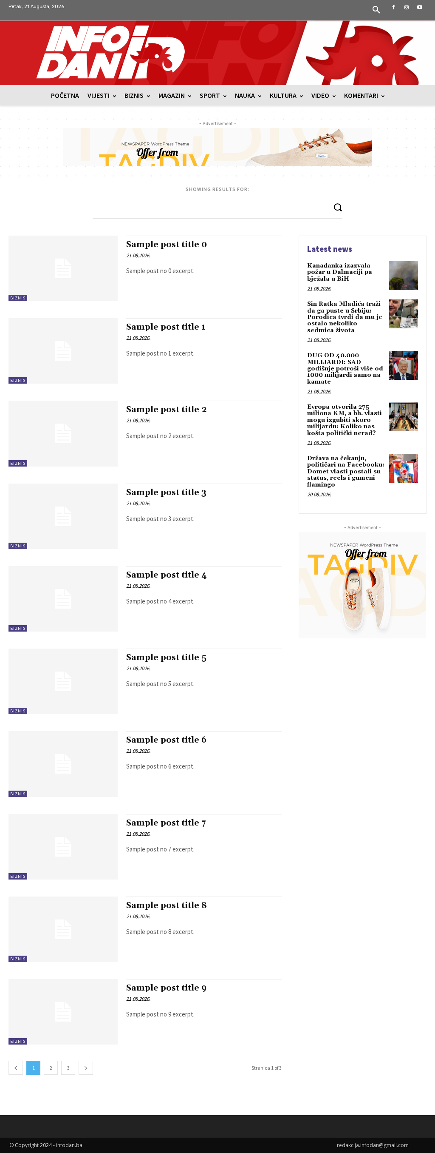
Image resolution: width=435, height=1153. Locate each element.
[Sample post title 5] (63, 681)
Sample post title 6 (166, 740)
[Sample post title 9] (63, 1012)
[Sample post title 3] (63, 516)
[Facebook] (393, 7)
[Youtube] (420, 7)
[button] (376, 10)
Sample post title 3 (166, 492)
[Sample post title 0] (63, 268)
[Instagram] (406, 7)
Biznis (17, 298)
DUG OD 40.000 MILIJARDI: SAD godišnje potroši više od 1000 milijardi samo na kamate (345, 369)
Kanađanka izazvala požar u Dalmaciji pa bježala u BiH (339, 272)
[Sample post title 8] (63, 929)
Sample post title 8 (166, 905)
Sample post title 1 (165, 327)
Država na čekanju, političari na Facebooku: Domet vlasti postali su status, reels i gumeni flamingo (345, 472)
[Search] (337, 207)
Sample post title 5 (166, 657)
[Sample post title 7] (63, 847)
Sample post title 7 (166, 823)
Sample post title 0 (166, 244)
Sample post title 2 (166, 409)
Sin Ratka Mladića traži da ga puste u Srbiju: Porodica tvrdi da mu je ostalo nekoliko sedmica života (344, 317)
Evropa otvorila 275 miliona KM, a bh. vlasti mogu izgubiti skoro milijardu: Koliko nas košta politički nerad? (344, 420)
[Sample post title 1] (63, 351)
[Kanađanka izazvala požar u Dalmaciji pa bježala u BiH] (403, 275)
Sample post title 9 (166, 988)
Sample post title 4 (166, 575)
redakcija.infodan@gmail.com (373, 1145)
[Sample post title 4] (63, 599)
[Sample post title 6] (63, 764)
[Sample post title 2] (63, 433)
